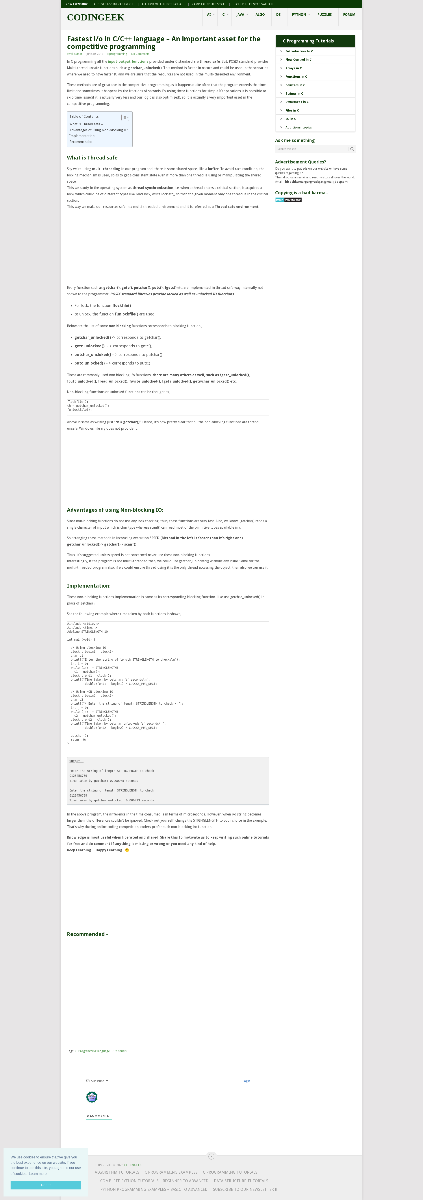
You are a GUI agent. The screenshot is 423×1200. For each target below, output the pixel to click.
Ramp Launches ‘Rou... (208, 4)
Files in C (292, 110)
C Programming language (92, 1051)
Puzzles (324, 15)
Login (246, 1081)
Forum (349, 15)
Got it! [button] (46, 1185)
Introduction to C (299, 51)
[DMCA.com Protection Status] (288, 201)
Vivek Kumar (74, 53)
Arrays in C (294, 68)
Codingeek (95, 17)
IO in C (291, 119)
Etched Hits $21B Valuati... (254, 4)
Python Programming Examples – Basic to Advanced (154, 1189)
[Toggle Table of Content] (123, 117)
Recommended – (82, 142)
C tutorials (119, 1051)
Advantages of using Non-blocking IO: (98, 130)
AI (209, 15)
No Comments (140, 53)
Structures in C (297, 102)
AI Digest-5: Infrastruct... (114, 4)
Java (240, 15)
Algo (260, 15)
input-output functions (128, 61)
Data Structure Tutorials (241, 1181)
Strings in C (294, 93)
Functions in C (296, 76)
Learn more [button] (38, 1174)
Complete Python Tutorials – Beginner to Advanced (154, 1181)
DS (278, 15)
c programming (117, 53)
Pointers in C (295, 85)
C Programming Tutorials (308, 41)
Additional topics (299, 127)
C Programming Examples (171, 1172)
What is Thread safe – (86, 124)
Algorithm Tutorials (117, 1172)
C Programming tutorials (230, 1172)
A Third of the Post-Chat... (164, 4)
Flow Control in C (299, 59)
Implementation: (82, 136)
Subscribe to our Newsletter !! (245, 1189)
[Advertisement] (168, 247)
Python (299, 15)
